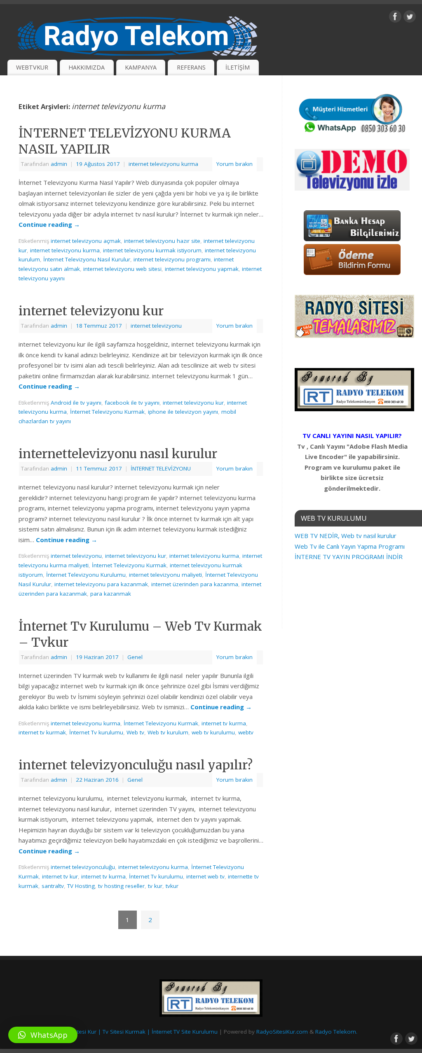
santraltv (53, 886)
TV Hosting (81, 886)
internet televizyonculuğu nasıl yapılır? (136, 765)
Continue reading (49, 224)
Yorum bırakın (234, 164)
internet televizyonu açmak (86, 241)
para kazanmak (110, 593)
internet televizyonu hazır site (162, 241)
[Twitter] (409, 18)
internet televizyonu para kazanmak (101, 584)
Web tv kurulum (168, 732)
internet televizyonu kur (91, 311)
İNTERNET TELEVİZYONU (161, 468)
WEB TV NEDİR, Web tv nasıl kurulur (345, 535)
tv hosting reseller (121, 886)
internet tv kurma (224, 723)
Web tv (135, 732)
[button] (42, 1035)
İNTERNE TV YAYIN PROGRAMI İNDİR (349, 556)
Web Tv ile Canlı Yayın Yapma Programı (350, 546)
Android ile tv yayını (76, 402)
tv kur (155, 886)
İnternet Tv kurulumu (96, 732)
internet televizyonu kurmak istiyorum (152, 250)
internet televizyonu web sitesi (122, 269)
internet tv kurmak (42, 732)
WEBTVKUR (32, 67)
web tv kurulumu (213, 732)
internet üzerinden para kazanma (194, 584)
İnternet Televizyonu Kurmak (107, 411)
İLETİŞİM (237, 67)
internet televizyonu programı (172, 259)
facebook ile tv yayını (132, 402)
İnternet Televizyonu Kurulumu (86, 574)
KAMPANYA (141, 67)
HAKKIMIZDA (86, 67)
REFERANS (191, 67)
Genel (135, 657)
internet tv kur (60, 876)
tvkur (172, 886)
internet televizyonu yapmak (202, 269)
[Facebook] (395, 18)
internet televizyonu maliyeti (165, 574)
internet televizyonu (156, 325)
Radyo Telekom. (336, 1031)
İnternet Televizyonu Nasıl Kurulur (86, 259)
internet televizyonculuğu (83, 867)
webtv (245, 732)
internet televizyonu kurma (163, 164)
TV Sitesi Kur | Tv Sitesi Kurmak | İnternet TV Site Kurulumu (141, 1031)
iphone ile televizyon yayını (183, 411)
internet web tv (205, 876)
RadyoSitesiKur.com (282, 1031)
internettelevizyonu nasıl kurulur (118, 453)
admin (59, 164)
